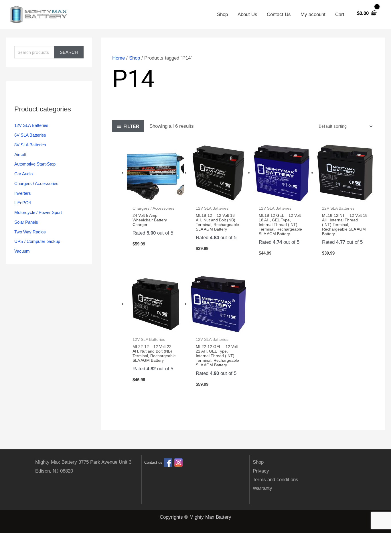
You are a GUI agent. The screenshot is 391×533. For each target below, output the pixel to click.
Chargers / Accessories (36, 183)
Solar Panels (26, 222)
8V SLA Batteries (30, 144)
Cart (339, 14)
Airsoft (20, 154)
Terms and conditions (275, 479)
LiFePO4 (22, 202)
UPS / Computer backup (37, 241)
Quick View (155, 196)
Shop (222, 14)
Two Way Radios (30, 231)
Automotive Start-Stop (35, 164)
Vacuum (22, 251)
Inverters (22, 193)
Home (118, 58)
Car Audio (23, 173)
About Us (247, 14)
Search (69, 52)
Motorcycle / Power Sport (38, 212)
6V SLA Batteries (30, 135)
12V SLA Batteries (31, 125)
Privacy (261, 471)
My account (313, 14)
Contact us (153, 463)
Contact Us (279, 14)
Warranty (262, 488)
